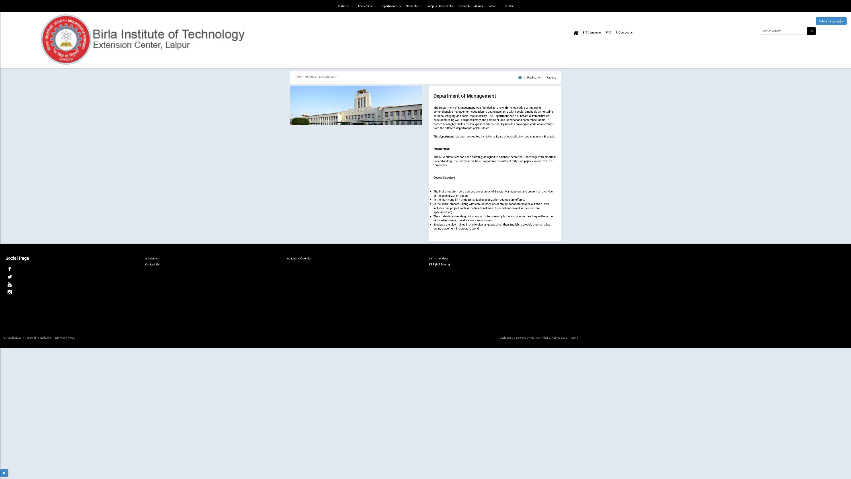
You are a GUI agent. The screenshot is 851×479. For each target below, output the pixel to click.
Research (463, 6)
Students (412, 6)
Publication (534, 77)
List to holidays (438, 258)
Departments (389, 6)
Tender (508, 6)
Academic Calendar (299, 258)
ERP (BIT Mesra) (439, 264)
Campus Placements (439, 6)
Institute (343, 6)
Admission (151, 258)
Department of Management (464, 95)
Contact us (625, 32)
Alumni (478, 6)
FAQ (608, 32)
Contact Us (152, 264)
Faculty (551, 77)
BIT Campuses (592, 32)
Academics (365, 6)
